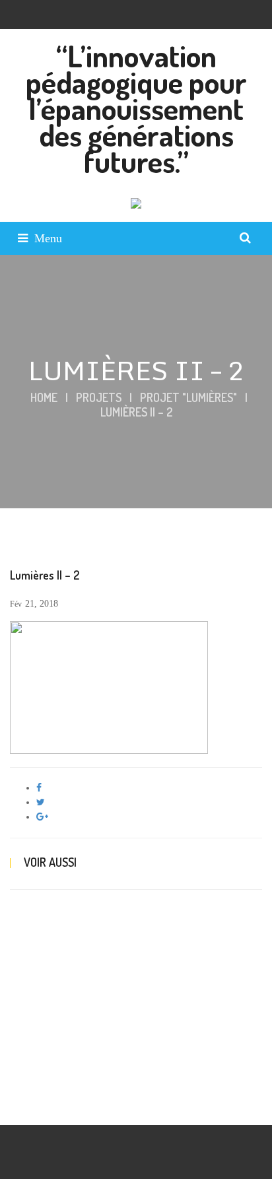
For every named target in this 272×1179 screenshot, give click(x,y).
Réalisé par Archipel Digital (62, 1104)
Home (43, 397)
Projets (98, 397)
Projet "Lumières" (188, 397)
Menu (48, 238)
